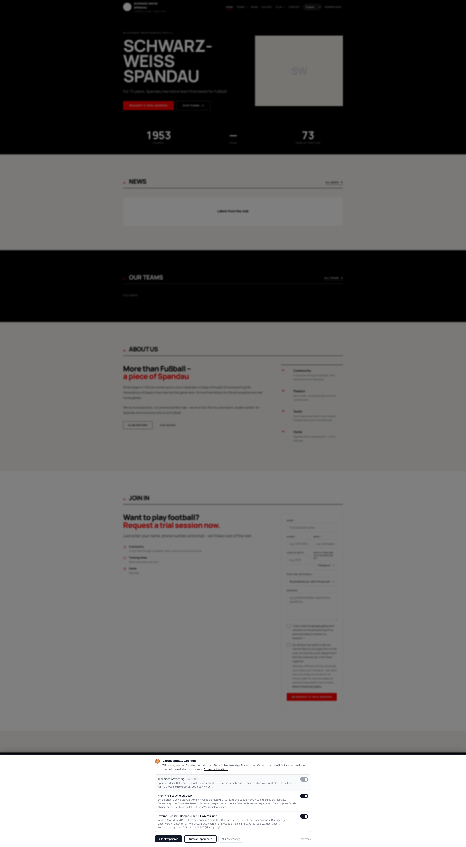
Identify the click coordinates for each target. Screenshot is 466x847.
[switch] (304, 779)
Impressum (305, 838)
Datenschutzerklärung (216, 769)
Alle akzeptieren (168, 839)
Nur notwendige (231, 839)
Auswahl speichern (200, 839)
